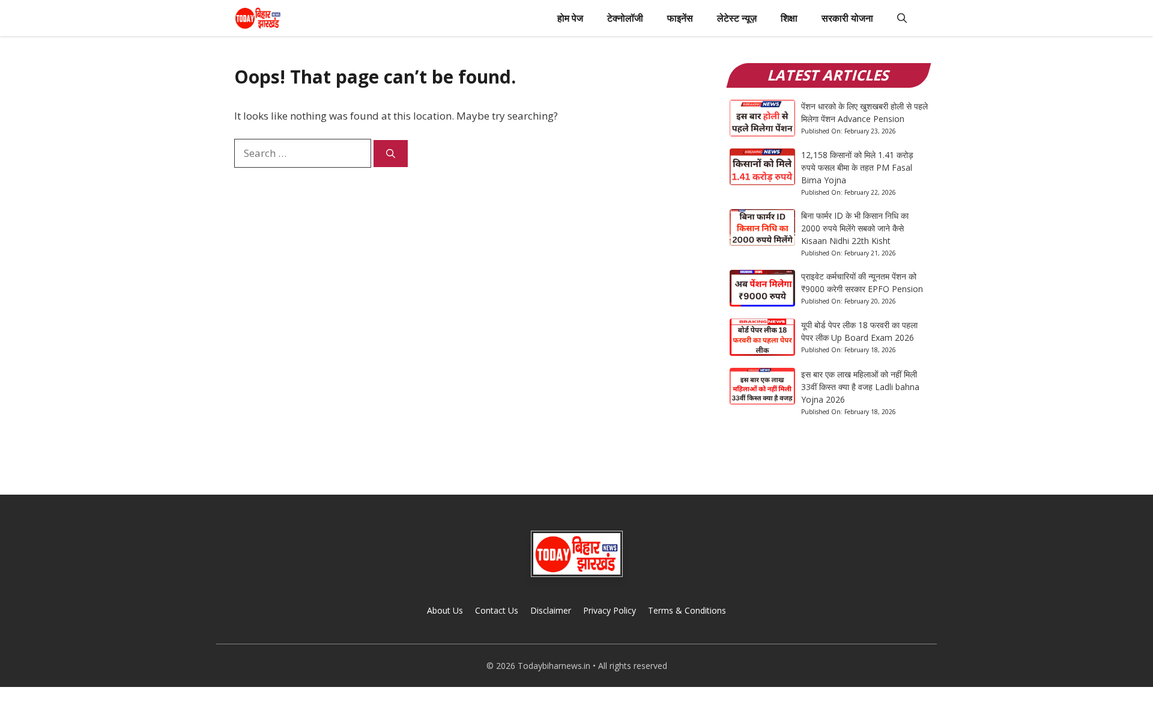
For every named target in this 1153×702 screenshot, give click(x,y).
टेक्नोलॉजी (625, 18)
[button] (902, 18)
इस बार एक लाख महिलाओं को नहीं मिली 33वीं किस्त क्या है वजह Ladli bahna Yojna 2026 (860, 386)
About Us (445, 610)
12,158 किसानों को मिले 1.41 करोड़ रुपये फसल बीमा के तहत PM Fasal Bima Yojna (857, 167)
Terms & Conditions (687, 610)
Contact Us (496, 610)
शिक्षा (789, 18)
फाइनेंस (680, 18)
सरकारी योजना (847, 18)
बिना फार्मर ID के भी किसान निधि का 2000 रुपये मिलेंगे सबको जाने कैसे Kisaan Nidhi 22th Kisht (855, 228)
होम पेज (570, 18)
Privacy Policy (609, 610)
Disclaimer (550, 610)
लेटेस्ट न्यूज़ (737, 18)
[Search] (391, 153)
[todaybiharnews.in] (258, 18)
